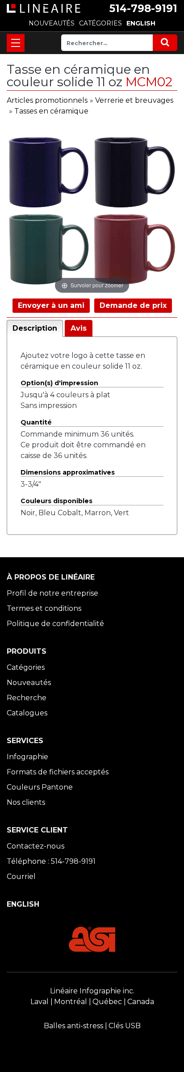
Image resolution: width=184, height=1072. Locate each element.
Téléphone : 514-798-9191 (51, 861)
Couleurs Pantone (40, 787)
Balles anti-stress (73, 1026)
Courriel (21, 876)
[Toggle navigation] (16, 43)
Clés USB (125, 1026)
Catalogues (27, 713)
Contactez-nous (35, 846)
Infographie (27, 757)
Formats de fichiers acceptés (58, 772)
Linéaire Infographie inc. (92, 991)
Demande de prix (133, 305)
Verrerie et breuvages (134, 100)
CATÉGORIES (100, 23)
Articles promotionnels (47, 100)
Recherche (26, 698)
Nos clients (26, 802)
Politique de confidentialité (55, 623)
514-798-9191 (143, 8)
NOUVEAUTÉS (52, 23)
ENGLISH (140, 23)
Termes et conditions (44, 608)
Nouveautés (29, 682)
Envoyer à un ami (51, 305)
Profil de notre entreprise (52, 593)
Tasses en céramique (51, 111)
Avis (79, 328)
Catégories (26, 667)
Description (35, 328)
